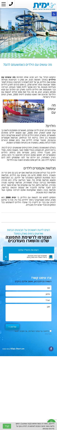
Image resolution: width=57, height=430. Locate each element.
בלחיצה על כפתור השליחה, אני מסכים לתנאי (30, 332)
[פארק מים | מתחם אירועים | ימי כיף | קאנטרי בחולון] (44, 6)
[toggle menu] (3, 5)
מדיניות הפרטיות (48, 428)
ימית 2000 (11, 197)
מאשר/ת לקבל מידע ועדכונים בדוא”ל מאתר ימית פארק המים (37, 256)
